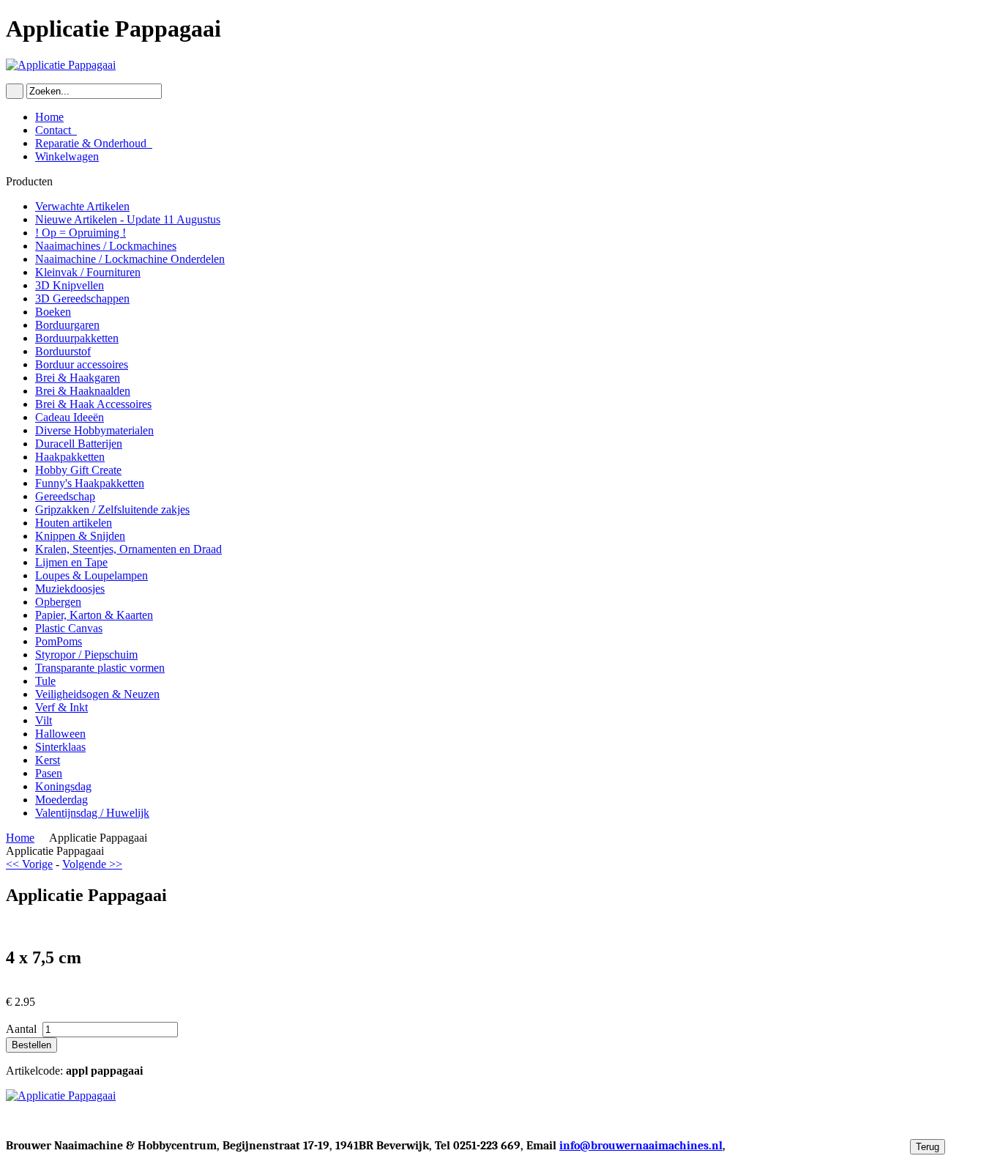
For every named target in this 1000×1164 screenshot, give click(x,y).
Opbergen (58, 602)
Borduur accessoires (81, 364)
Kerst (47, 760)
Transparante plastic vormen (100, 667)
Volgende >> (92, 864)
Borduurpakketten (77, 338)
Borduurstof (63, 351)
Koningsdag (63, 786)
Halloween (60, 733)
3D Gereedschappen (82, 298)
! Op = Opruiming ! (80, 232)
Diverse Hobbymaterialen (94, 430)
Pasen (48, 773)
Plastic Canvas (68, 628)
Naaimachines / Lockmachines (105, 246)
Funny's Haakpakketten (89, 483)
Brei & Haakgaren (77, 377)
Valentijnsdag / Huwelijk (92, 813)
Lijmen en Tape (71, 562)
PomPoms (58, 641)
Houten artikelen (73, 522)
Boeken (53, 311)
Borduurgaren (67, 325)
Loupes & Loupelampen (91, 575)
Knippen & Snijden (80, 536)
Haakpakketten (70, 457)
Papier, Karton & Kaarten (94, 615)
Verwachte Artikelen (82, 206)
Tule (45, 681)
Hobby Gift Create (78, 470)
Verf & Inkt (61, 707)
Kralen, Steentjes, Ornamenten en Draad (128, 549)
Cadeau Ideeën (69, 417)
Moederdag (61, 799)
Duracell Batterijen (78, 443)
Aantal (23, 1029)
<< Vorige (29, 864)
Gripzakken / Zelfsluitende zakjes (112, 509)
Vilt (43, 720)
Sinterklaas (60, 747)
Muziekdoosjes (70, 588)
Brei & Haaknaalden (82, 391)
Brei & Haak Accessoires (93, 404)
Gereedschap (65, 496)
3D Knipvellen (69, 285)
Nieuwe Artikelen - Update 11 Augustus (127, 219)
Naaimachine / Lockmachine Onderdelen (130, 259)
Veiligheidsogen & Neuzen (97, 694)
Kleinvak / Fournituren (88, 272)
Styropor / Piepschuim (86, 654)
